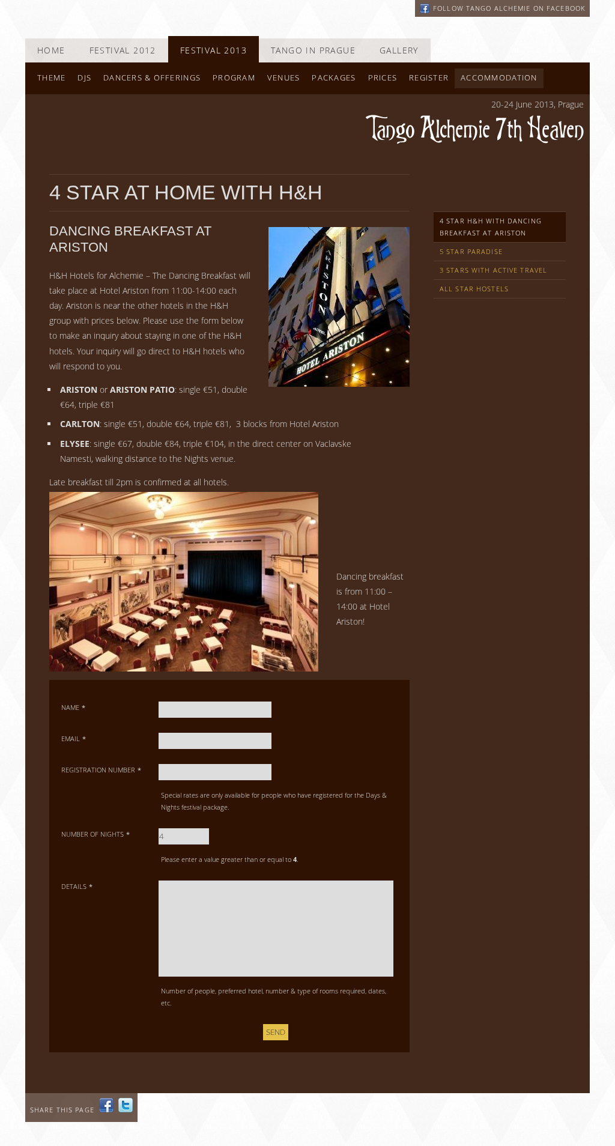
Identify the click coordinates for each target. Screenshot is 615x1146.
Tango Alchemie (475, 129)
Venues (283, 78)
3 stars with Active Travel (493, 269)
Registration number (101, 769)
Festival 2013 (213, 50)
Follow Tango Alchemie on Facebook (509, 8)
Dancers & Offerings (152, 78)
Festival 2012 (122, 50)
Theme (51, 78)
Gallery (399, 50)
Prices (383, 78)
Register (429, 78)
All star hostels (474, 288)
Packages (334, 78)
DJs (84, 78)
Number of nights (95, 833)
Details (76, 886)
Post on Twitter (125, 1105)
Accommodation (499, 78)
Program (234, 78)
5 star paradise (471, 251)
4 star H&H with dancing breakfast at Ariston (491, 226)
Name (73, 707)
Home (51, 50)
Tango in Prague (313, 50)
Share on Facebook (106, 1105)
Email (73, 738)
